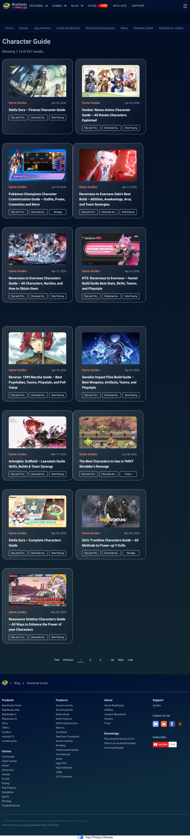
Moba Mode (62, 714)
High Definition (64, 767)
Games (57, 5)
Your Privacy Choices (99, 837)
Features (36, 5)
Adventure (7, 769)
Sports (5, 796)
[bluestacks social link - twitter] (180, 724)
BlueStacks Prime (11, 705)
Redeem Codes (143, 28)
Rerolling (60, 745)
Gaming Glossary (114, 747)
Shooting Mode (64, 709)
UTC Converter (64, 776)
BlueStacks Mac (11, 709)
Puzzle (5, 778)
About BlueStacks (114, 705)
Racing (6, 783)
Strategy (6, 801)
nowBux (6, 732)
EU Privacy (53, 825)
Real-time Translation (67, 736)
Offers (5, 727)
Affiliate (120, 5)
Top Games (8, 756)
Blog (75, 5)
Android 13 (8, 736)
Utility (59, 772)
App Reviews (42, 28)
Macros (60, 727)
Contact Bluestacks (115, 714)
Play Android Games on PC (119, 738)
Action (5, 765)
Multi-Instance (64, 718)
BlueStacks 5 (9, 714)
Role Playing (9, 787)
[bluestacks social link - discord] (156, 724)
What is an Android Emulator (120, 743)
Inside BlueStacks (68, 28)
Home (9, 28)
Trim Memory (63, 754)
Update (157, 705)
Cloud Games (9, 760)
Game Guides (18, 103)
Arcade (6, 774)
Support (138, 5)
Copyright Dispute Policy (34, 825)
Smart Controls (64, 740)
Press (107, 723)
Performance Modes (67, 749)
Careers (108, 718)
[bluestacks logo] (15, 5)
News (124, 28)
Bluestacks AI (9, 718)
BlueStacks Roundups (100, 28)
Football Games (10, 805)
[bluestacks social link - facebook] (172, 724)
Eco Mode (61, 732)
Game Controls (64, 705)
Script (59, 758)
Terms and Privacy (11, 825)
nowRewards (9, 740)
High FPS (61, 763)
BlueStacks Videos (171, 28)
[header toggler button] (185, 6)
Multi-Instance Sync (67, 723)
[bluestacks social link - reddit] (164, 724)
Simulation (8, 792)
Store (97, 5)
